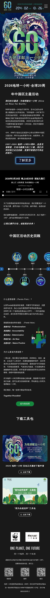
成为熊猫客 (25, 404)
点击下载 (26, 472)
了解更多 (25, 160)
